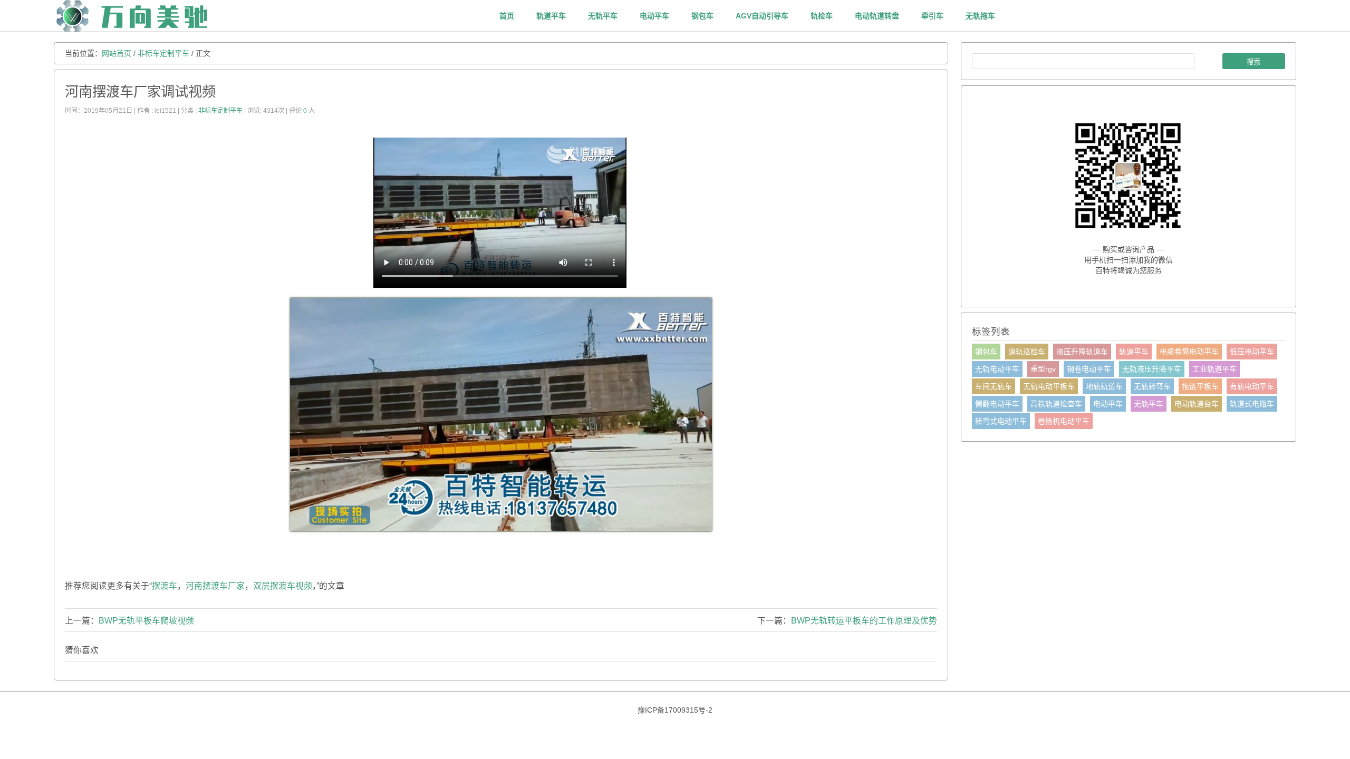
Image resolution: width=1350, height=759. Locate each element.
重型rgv (1043, 369)
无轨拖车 (980, 16)
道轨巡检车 (1026, 351)
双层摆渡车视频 (282, 585)
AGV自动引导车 (762, 16)
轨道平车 (551, 16)
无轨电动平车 (997, 369)
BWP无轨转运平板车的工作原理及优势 (864, 620)
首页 (506, 16)
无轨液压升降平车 (1151, 369)
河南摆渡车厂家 (215, 585)
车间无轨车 (993, 386)
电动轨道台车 (1196, 404)
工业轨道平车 (1214, 369)
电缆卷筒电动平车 (1189, 351)
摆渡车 (164, 585)
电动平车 (654, 16)
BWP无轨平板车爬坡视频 (146, 620)
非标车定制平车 (163, 53)
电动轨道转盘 (877, 16)
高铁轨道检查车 (1056, 404)
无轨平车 (603, 16)
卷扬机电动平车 (1063, 421)
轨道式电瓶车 (1252, 404)
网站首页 (116, 53)
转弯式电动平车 (1001, 421)
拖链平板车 (1200, 386)
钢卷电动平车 (1089, 369)
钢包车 (702, 16)
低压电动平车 (1252, 351)
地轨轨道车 (1104, 386)
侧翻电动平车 (997, 404)
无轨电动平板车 (1049, 386)
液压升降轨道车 (1082, 351)
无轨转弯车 (1152, 386)
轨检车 (822, 16)
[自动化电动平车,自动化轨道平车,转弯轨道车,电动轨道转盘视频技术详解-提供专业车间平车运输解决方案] (156, 29)
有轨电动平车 (1252, 386)
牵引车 (932, 16)
